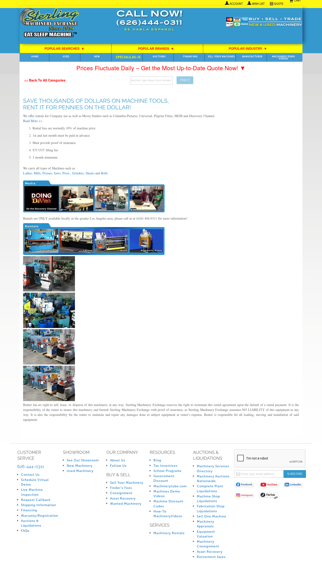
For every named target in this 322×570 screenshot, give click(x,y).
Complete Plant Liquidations (210, 488)
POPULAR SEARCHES (64, 48)
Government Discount (163, 478)
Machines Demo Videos (166, 493)
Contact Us (30, 475)
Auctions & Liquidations (31, 523)
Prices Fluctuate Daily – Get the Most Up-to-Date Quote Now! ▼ (161, 67)
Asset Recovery (123, 498)
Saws (57, 173)
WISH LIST (258, 3)
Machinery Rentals (169, 533)
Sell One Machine (211, 516)
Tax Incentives (165, 466)
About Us (117, 460)
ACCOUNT (236, 3)
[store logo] (49, 23)
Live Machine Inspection (32, 492)
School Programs (167, 471)
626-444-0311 (30, 466)
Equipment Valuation (206, 534)
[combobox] (151, 80)
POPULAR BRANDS (156, 48)
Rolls (104, 173)
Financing (190, 57)
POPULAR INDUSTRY (248, 48)
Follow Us (118, 466)
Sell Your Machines (221, 57)
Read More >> (32, 121)
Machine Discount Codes (168, 503)
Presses (47, 173)
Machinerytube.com (170, 486)
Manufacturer (252, 57)
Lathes (27, 173)
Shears (90, 173)
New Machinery (80, 466)
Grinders (78, 173)
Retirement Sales (211, 557)
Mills (37, 173)
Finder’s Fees (121, 488)
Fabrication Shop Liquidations (211, 508)
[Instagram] (246, 496)
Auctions (159, 57)
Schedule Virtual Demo (35, 482)
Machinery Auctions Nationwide (213, 478)
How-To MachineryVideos (167, 513)
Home (35, 57)
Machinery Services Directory (213, 468)
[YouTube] (270, 485)
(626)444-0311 (149, 23)
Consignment (121, 493)
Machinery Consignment (208, 544)
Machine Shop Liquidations (208, 498)
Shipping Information (38, 505)
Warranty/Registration (39, 516)
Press (66, 173)
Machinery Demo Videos (283, 58)
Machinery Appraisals (205, 524)
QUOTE (279, 3)
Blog (157, 460)
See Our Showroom (83, 460)
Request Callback (35, 500)
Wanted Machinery (125, 504)
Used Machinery (80, 471)
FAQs (25, 531)
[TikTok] (270, 496)
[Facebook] (246, 485)
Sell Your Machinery (126, 483)
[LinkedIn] (295, 485)
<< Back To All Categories (45, 80)
